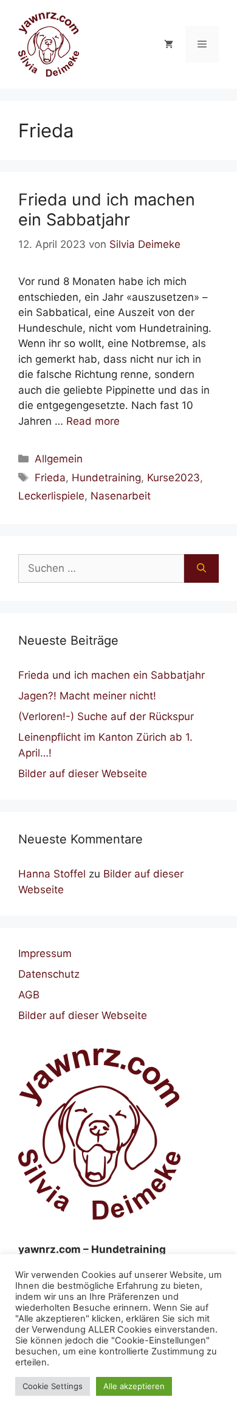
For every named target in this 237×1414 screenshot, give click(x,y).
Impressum (45, 953)
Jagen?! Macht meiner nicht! (87, 696)
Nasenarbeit (121, 496)
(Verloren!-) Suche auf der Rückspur (106, 716)
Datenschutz (49, 974)
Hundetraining (106, 478)
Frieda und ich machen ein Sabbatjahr (106, 209)
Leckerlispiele (51, 496)
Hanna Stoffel (52, 874)
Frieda (50, 478)
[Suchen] (201, 568)
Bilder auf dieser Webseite (82, 773)
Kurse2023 (173, 478)
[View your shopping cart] (168, 44)
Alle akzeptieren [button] (134, 1386)
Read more (93, 421)
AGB (29, 995)
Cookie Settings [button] (52, 1386)
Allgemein (59, 459)
